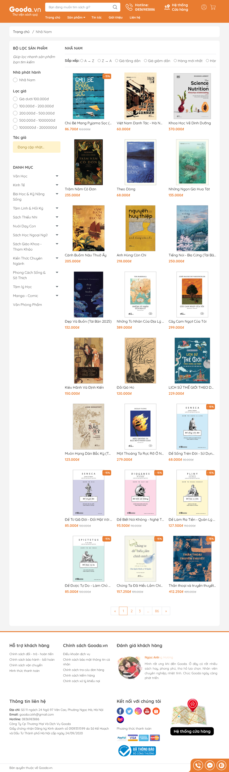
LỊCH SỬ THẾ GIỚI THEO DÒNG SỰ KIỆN (192, 387)
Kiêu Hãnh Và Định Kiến (84, 387)
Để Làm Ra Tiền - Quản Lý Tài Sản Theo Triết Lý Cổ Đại (192, 519)
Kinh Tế (19, 185)
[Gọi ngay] (198, 765)
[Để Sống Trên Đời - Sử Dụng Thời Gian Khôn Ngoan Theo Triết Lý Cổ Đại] (192, 426)
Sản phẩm (75, 17)
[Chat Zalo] (221, 765)
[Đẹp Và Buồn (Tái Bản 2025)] (88, 294)
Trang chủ (52, 17)
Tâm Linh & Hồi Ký (28, 208)
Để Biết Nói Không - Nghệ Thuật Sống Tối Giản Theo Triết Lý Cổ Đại (140, 519)
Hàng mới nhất (190, 60)
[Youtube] (147, 711)
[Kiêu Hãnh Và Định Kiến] (88, 360)
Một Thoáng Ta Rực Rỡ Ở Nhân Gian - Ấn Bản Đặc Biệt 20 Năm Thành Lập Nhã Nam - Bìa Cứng (140, 453)
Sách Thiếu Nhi (25, 217)
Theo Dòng (126, 189)
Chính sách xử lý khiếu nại (81, 681)
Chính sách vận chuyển (25, 665)
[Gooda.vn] (25, 11)
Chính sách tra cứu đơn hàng (83, 670)
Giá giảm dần (159, 60)
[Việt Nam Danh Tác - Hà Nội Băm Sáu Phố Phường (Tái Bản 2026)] (140, 96)
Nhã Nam (27, 80)
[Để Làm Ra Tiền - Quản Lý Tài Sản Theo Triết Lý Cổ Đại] (192, 492)
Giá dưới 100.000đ (34, 99)
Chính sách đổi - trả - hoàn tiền (31, 654)
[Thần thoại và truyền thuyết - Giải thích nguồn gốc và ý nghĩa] (192, 558)
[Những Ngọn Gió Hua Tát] (192, 162)
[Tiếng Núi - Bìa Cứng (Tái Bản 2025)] (192, 228)
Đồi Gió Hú (125, 387)
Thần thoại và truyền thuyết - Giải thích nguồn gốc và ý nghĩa (192, 585)
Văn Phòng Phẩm (27, 304)
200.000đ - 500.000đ (37, 113)
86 (157, 611)
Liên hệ (135, 17)
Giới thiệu (116, 17)
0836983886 (30, 719)
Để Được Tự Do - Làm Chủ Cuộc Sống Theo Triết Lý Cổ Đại (88, 585)
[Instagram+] (138, 711)
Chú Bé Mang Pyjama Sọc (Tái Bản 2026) (88, 123)
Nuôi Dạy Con (24, 226)
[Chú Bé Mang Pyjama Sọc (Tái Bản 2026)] (88, 96)
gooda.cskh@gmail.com (36, 714)
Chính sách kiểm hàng (79, 675)
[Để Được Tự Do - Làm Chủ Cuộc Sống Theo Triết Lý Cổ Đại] (88, 558)
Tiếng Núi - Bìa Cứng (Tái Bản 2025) (192, 255)
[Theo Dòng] (140, 162)
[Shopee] (156, 711)
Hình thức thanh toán (24, 671)
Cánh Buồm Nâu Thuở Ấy (85, 255)
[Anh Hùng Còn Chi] (140, 228)
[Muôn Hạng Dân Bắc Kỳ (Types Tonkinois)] (88, 426)
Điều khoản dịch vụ (76, 654)
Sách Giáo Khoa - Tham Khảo (27, 246)
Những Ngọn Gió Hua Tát (189, 189)
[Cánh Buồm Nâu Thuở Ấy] (88, 228)
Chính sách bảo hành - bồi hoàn (32, 660)
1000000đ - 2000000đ (38, 127)
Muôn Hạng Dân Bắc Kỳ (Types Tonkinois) (88, 453)
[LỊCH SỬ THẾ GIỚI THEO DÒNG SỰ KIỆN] (192, 360)
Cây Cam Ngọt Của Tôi (187, 321)
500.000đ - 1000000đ (37, 120)
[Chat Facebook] (210, 765)
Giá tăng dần (129, 60)
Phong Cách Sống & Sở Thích (29, 275)
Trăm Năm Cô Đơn (80, 189)
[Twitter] (129, 711)
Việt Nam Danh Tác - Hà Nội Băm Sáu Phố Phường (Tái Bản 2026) (140, 123)
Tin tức (96, 17)
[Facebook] (120, 711)
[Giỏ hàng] (214, 7)
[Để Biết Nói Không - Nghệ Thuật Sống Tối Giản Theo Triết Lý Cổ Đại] (140, 492)
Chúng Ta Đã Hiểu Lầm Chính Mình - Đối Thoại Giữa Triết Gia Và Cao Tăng (140, 585)
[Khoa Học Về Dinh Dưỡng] (192, 96)
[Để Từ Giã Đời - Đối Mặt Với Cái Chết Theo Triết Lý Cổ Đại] (88, 492)
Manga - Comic (25, 295)
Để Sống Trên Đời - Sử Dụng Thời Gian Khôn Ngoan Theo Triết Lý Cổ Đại (192, 453)
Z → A (107, 60)
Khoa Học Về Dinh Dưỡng (190, 123)
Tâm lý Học (22, 286)
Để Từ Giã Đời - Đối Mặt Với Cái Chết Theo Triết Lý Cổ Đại (88, 519)
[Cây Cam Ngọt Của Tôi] (192, 294)
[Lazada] (120, 719)
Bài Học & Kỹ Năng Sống (29, 196)
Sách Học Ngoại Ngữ (30, 235)
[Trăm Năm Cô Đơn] (88, 162)
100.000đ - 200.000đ (36, 106)
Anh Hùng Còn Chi (131, 255)
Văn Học (20, 176)
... (148, 611)
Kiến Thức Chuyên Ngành (27, 261)
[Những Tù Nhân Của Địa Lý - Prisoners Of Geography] (140, 294)
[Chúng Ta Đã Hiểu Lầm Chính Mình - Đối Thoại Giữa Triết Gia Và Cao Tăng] (140, 558)
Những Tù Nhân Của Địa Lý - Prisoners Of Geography (140, 321)
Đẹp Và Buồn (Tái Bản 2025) (88, 321)
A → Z (89, 60)
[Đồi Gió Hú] (140, 360)
